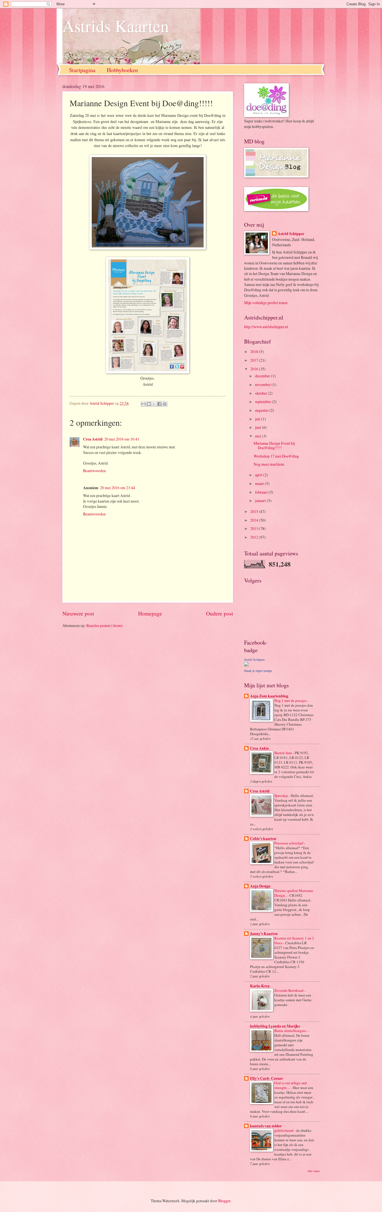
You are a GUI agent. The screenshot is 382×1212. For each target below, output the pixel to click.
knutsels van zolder (266, 1126)
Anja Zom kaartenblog (269, 696)
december (263, 375)
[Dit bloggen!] (149, 404)
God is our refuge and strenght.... (290, 1085)
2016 (254, 368)
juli (258, 419)
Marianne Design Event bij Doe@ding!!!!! (274, 446)
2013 (254, 528)
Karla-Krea (260, 986)
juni (258, 427)
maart (260, 483)
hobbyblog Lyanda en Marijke (275, 1026)
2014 (254, 520)
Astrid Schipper (291, 233)
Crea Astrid (93, 439)
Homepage (150, 613)
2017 (254, 360)
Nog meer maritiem (269, 464)
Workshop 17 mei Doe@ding (276, 456)
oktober (261, 393)
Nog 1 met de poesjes (290, 700)
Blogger (224, 1200)
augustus (262, 410)
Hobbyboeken (122, 70)
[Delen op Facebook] (159, 404)
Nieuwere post (78, 613)
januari (261, 500)
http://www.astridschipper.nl (266, 326)
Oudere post (219, 613)
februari (261, 492)
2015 (254, 511)
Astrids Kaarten (115, 26)
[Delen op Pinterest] (165, 404)
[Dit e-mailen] (143, 404)
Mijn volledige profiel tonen (265, 302)
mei (258, 436)
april (259, 474)
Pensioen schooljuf (289, 843)
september (263, 401)
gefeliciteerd (284, 1130)
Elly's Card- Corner (266, 1078)
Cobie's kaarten (263, 838)
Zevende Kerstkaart (289, 990)
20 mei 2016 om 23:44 (117, 487)
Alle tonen (313, 1171)
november (263, 384)
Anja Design (260, 886)
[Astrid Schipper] (246, 664)
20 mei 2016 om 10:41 (121, 439)
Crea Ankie (259, 748)
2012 (254, 537)
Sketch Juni (283, 752)
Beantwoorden (94, 470)
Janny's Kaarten (264, 933)
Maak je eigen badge (258, 671)
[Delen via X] (154, 404)
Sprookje (281, 795)
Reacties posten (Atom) (104, 625)
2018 (254, 351)
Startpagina (82, 70)
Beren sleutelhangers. (291, 1030)
